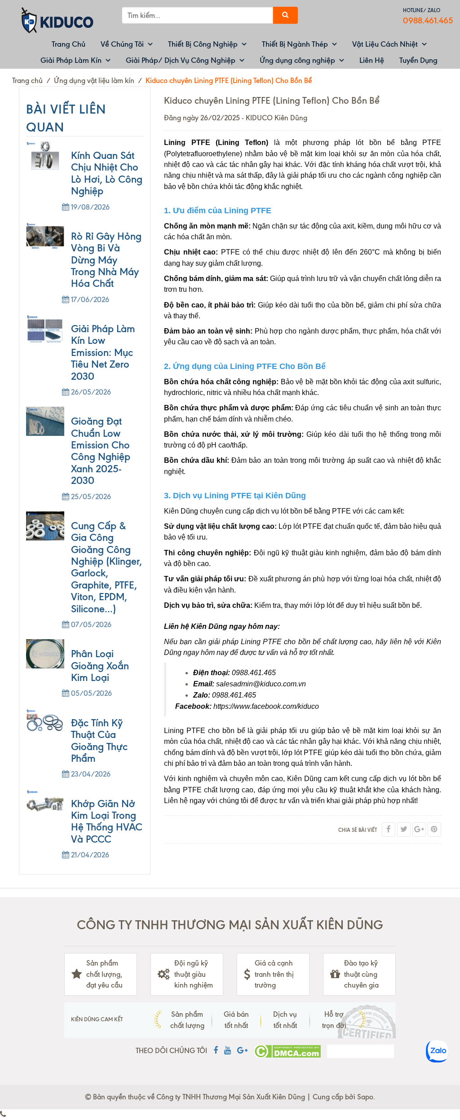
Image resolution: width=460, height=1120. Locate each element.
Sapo (365, 1097)
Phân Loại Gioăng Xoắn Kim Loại (100, 666)
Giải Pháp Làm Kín (71, 60)
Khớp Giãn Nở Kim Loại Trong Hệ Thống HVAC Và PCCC (106, 821)
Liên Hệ (371, 60)
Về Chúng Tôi (122, 44)
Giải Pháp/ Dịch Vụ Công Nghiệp (180, 60)
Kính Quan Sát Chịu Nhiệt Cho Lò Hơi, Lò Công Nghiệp (106, 173)
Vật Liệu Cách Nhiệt (385, 44)
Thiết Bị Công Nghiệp (203, 44)
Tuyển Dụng (418, 60)
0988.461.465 (428, 20)
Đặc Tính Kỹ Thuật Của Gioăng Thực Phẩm (99, 740)
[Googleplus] (419, 829)
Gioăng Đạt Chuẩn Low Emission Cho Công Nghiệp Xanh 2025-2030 (100, 451)
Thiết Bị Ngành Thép (295, 44)
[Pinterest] (434, 829)
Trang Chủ (68, 44)
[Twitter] (404, 829)
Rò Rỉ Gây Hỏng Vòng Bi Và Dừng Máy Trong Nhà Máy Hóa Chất (106, 260)
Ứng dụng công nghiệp (297, 60)
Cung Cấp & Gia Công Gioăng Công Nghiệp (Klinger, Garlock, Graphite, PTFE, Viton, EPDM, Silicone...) (106, 567)
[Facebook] (388, 829)
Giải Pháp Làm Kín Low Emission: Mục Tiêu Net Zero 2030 (103, 352)
